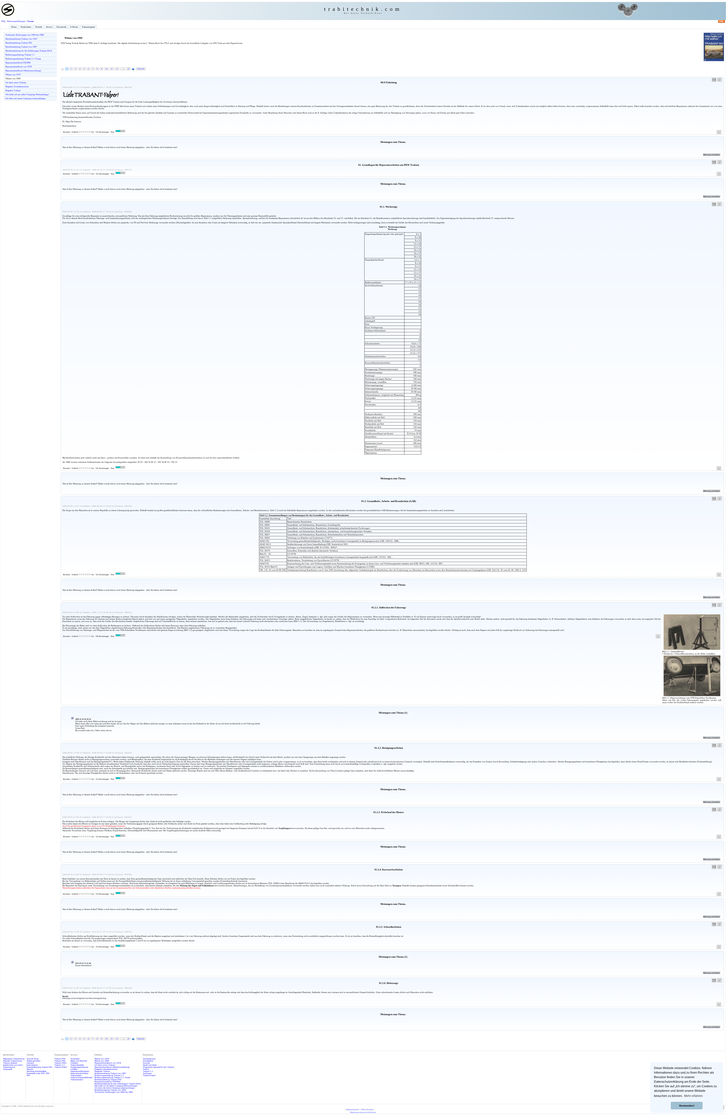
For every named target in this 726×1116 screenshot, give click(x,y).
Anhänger (147, 1073)
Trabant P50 (59, 1059)
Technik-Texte (33, 1059)
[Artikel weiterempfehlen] (714, 80)
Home (14, 27)
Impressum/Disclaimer (80, 1071)
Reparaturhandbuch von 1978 (18, 66)
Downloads (61, 27)
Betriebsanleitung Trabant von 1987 (21, 47)
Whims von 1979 (13, 74)
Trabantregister (88, 27)
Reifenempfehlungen (16, 21)
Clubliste (74, 1063)
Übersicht (140, 69)
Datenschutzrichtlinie (79, 1073)
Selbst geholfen (33, 1061)
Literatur (30, 1063)
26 (128, 69)
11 (112, 69)
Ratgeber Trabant (13, 90)
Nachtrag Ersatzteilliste (37, 1071)
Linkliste (74, 1069)
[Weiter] (133, 69)
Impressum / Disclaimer (360, 1109)
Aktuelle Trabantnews (12, 1061)
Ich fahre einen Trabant (15, 82)
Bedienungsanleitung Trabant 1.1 (20, 55)
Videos (146, 1069)
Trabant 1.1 (59, 1065)
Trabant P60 (59, 1061)
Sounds (146, 1063)
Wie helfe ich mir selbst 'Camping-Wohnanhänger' (27, 94)
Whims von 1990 (13, 78)
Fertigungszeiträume (79, 1067)
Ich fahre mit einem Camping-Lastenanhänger (25, 98)
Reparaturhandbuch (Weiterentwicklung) (23, 70)
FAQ (3, 21)
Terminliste (75, 1059)
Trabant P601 (60, 1063)
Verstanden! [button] (686, 1105)
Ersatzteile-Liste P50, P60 (38, 1073)
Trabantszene (9, 1067)
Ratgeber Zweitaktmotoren (17, 86)
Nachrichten (26, 27)
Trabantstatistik (77, 1065)
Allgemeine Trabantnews (14, 1059)
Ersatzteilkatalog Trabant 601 (39, 1067)
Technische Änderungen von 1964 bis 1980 (24, 35)
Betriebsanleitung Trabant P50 (18, 43)
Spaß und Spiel (150, 1065)
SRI (28, 1075)
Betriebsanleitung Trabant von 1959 (21, 39)
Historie (30, 1069)
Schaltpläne (148, 1061)
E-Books (74, 27)
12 (117, 69)
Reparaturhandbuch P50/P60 (18, 62)
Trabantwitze (76, 1075)
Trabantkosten (77, 1080)
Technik (38, 27)
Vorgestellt (7, 1069)
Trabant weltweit (10, 1063)
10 (106, 69)
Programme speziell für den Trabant (158, 1067)
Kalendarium (32, 1065)
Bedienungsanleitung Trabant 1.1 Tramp (23, 59)
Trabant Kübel (60, 1067)
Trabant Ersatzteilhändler (81, 1077)
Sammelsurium (149, 1059)
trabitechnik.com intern (13, 1065)
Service (49, 27)
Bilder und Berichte (79, 1061)
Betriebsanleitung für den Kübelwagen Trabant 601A (28, 51)
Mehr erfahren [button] (693, 1095)
